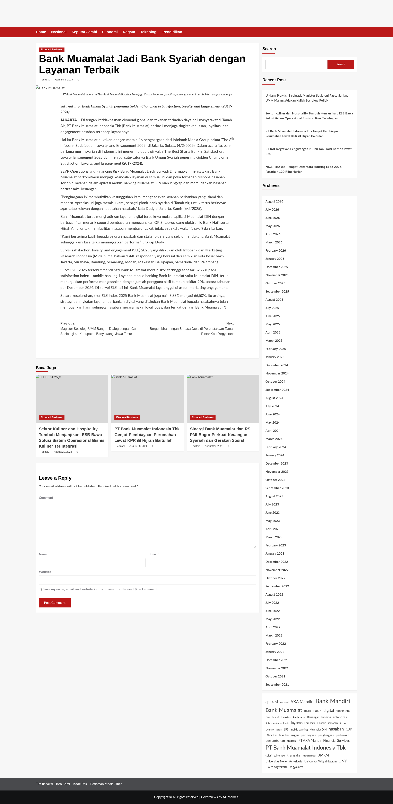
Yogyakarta (296, 767)
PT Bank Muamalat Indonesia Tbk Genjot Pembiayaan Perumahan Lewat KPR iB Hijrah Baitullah (147, 435)
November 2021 (277, 668)
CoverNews (209, 797)
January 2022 (274, 652)
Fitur (267, 717)
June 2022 (272, 611)
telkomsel (279, 755)
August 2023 (274, 496)
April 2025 (272, 332)
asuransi (284, 702)
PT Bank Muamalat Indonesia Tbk (305, 748)
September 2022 (277, 586)
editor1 (46, 79)
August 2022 (274, 594)
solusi (268, 755)
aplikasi (271, 702)
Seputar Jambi (84, 32)
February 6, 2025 (63, 79)
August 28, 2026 (138, 446)
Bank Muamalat (283, 710)
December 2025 (276, 267)
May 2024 (272, 422)
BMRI (308, 710)
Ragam (129, 32)
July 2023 (272, 504)
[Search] (354, 32)
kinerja (326, 717)
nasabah (336, 729)
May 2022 (272, 619)
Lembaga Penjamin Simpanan (321, 723)
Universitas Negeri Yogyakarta (284, 761)
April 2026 (272, 234)
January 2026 (274, 258)
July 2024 (272, 406)
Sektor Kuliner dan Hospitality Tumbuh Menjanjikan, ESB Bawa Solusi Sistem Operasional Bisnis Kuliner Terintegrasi (309, 116)
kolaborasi (340, 717)
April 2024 (272, 430)
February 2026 (275, 250)
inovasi (275, 717)
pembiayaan (308, 735)
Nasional (59, 32)
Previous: (99, 329)
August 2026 (274, 201)
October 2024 (275, 381)
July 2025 (272, 308)
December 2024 (276, 365)
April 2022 (272, 627)
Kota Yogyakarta (273, 723)
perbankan (342, 735)
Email (155, 554)
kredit (286, 723)
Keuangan (313, 717)
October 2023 (275, 480)
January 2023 (274, 553)
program (292, 741)
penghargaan (326, 735)
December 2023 (276, 463)
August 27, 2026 (214, 446)
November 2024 (277, 373)
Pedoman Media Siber (106, 784)
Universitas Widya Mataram (320, 761)
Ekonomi (110, 32)
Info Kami (63, 784)
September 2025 (277, 291)
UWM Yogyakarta (276, 767)
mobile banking (299, 729)
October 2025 (275, 283)
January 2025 (274, 357)
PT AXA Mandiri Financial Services (324, 740)
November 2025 (277, 275)
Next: (192, 329)
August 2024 (274, 398)
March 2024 (273, 439)
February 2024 (275, 447)
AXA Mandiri (302, 702)
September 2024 (277, 389)
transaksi (294, 755)
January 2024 (274, 455)
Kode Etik (80, 784)
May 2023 (272, 520)
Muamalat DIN (318, 729)
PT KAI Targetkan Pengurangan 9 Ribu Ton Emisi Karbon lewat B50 (308, 152)
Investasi (286, 717)
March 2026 (273, 242)
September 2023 (277, 488)
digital (328, 711)
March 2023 (273, 537)
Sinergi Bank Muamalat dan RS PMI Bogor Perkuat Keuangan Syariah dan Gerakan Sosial (220, 435)
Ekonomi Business (52, 49)
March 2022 (273, 635)
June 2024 (272, 414)
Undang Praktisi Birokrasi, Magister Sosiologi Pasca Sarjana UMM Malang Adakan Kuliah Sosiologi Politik (307, 98)
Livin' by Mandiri (273, 730)
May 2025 (272, 324)
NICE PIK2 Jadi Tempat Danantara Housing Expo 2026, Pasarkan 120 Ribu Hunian (303, 169)
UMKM (323, 755)
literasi (343, 723)
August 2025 (274, 299)
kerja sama (299, 717)
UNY (343, 761)
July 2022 (272, 602)
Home (41, 32)
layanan (297, 723)
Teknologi (148, 32)
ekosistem (343, 710)
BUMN (317, 711)
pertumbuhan (275, 740)
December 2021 (276, 660)
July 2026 (272, 209)
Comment (47, 497)
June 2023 (272, 512)
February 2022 (275, 643)
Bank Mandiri (332, 701)
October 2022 (275, 578)
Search (269, 48)
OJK (349, 729)
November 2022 (277, 570)
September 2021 (277, 684)
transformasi (309, 756)
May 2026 (272, 226)
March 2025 (273, 340)
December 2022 (276, 561)
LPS (286, 729)
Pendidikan (172, 32)
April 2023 (272, 529)
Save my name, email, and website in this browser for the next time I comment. (100, 589)
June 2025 (272, 316)
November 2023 (277, 471)
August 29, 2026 (63, 451)
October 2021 (275, 676)
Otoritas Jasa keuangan (282, 735)
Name (44, 554)
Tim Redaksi (44, 784)
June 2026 (272, 217)
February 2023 (275, 545)
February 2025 (275, 349)
